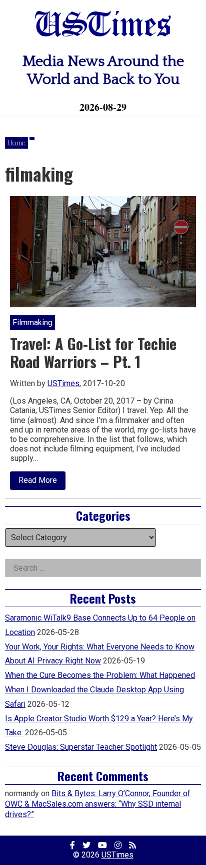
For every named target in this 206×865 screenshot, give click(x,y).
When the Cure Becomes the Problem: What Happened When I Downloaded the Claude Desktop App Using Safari (100, 689)
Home (17, 142)
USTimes (103, 26)
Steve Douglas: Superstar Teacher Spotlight (81, 747)
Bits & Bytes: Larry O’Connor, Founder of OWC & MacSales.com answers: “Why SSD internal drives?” (97, 804)
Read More (42, 482)
